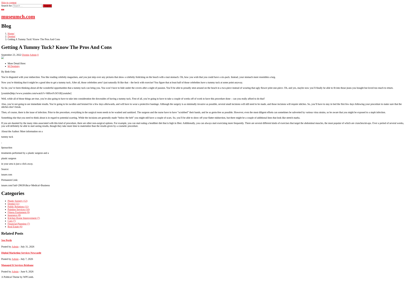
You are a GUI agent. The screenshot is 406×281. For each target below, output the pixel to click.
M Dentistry (14, 66)
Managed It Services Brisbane (17, 265)
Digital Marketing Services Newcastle (21, 252)
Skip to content (8, 2)
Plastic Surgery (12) (17, 201)
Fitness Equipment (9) (19, 212)
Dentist (11, 36)
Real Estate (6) (15, 226)
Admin (33, 55)
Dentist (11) (13, 203)
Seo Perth (6, 240)
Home (11, 33)
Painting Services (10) (19, 209)
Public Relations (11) (18, 206)
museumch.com (18, 16)
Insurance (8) (14, 215)
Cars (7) (12, 221)
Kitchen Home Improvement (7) (24, 218)
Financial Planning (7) (19, 223)
